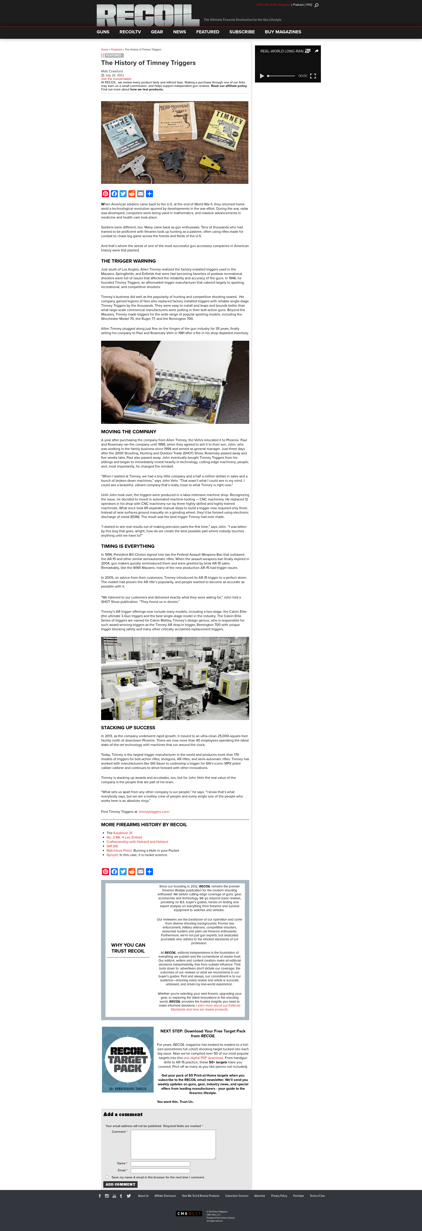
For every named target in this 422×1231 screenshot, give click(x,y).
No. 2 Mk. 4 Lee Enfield (124, 837)
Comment (119, 1131)
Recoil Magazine (220, 1212)
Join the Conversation (116, 79)
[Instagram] (107, 1196)
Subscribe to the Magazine (273, 4)
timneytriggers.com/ (154, 812)
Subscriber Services (236, 1196)
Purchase (298, 1196)
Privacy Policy (279, 1196)
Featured (116, 49)
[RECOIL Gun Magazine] (148, 25)
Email (122, 1170)
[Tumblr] (122, 1196)
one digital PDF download (203, 1058)
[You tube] (115, 1196)
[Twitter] (129, 1196)
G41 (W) (112, 846)
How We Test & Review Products (200, 1196)
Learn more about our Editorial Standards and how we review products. (205, 1007)
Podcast (298, 4)
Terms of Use (317, 1196)
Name (122, 1163)
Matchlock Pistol (119, 850)
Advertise (259, 1196)
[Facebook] (100, 1196)
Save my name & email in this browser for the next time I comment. (158, 1177)
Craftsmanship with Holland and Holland (137, 842)
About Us (143, 1196)
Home (104, 49)
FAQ (309, 4)
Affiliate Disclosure (165, 1196)
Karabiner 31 (122, 833)
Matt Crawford (112, 71)
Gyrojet (112, 855)
